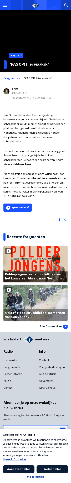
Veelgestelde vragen (52, 367)
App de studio (48, 374)
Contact (44, 360)
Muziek (7, 381)
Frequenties (10, 360)
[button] (5, 5)
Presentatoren (12, 374)
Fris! (15, 89)
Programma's (11, 367)
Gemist (7, 387)
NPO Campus (47, 387)
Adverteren (46, 381)
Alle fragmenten (51, 326)
